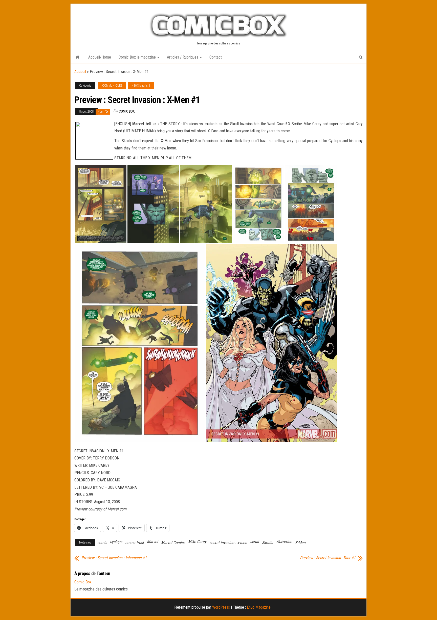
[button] (100, 204)
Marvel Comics (173, 542)
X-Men (300, 542)
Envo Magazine (259, 607)
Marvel (152, 541)
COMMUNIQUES (112, 85)
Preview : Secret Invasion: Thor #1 (328, 558)
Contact (215, 57)
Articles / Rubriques (183, 57)
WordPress (221, 607)
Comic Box (127, 111)
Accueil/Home (99, 57)
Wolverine (284, 541)
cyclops (116, 541)
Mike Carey (197, 541)
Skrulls (267, 542)
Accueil (80, 71)
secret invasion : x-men (228, 542)
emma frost (134, 542)
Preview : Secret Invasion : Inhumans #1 (114, 558)
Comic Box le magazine (138, 57)
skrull (254, 541)
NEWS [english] (141, 85)
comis (102, 542)
